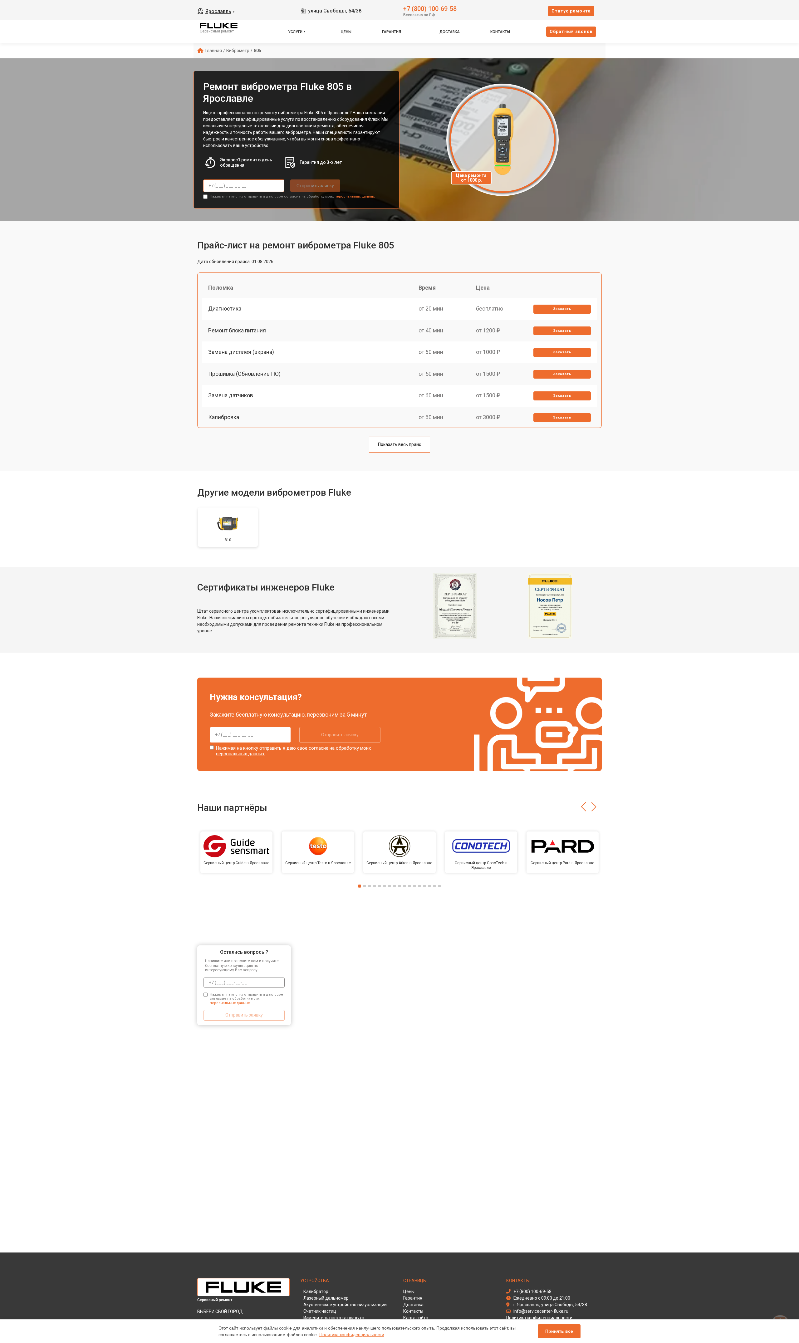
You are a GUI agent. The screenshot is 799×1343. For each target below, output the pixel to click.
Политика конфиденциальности (351, 1334)
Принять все (559, 1331)
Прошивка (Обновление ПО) (244, 373)
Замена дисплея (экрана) (241, 352)
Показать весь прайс (399, 444)
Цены (346, 32)
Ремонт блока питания (237, 330)
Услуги (295, 32)
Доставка (449, 32)
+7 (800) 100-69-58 (430, 8)
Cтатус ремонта (571, 10)
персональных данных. (355, 196)
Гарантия (391, 32)
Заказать (562, 309)
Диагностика (224, 308)
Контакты (500, 32)
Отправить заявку (315, 185)
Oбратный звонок (571, 31)
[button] (583, 807)
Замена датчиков (230, 395)
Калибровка (223, 417)
